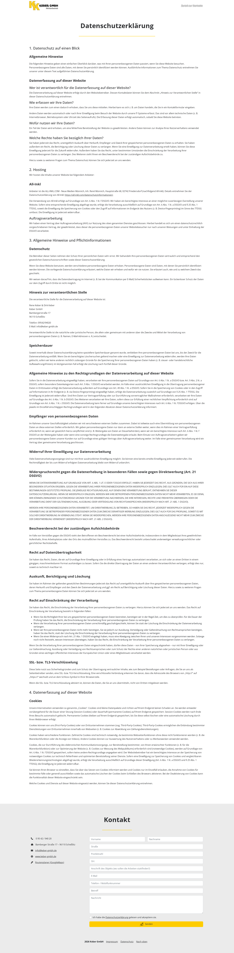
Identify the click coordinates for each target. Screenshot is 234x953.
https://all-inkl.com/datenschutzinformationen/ (89, 194)
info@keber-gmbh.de (46, 850)
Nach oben (141, 941)
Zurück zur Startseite (192, 5)
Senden (148, 923)
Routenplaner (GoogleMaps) (49, 862)
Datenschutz (127, 941)
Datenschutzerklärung (116, 917)
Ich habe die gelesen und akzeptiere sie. (125, 917)
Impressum (112, 941)
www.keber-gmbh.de (45, 856)
